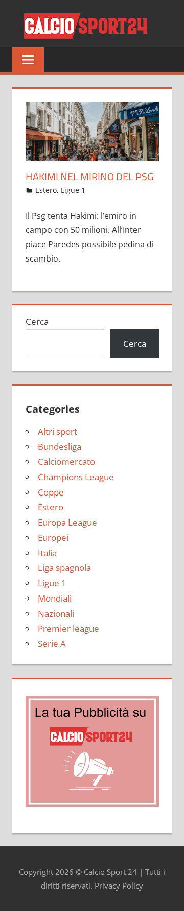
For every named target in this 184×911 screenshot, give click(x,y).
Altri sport (57, 431)
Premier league (68, 628)
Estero (46, 190)
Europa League (67, 522)
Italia (47, 553)
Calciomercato (66, 461)
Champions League (76, 477)
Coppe (51, 492)
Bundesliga (59, 446)
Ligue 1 (73, 190)
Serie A (52, 643)
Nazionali (56, 613)
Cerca (37, 321)
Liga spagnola (64, 568)
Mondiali (55, 598)
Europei (53, 537)
